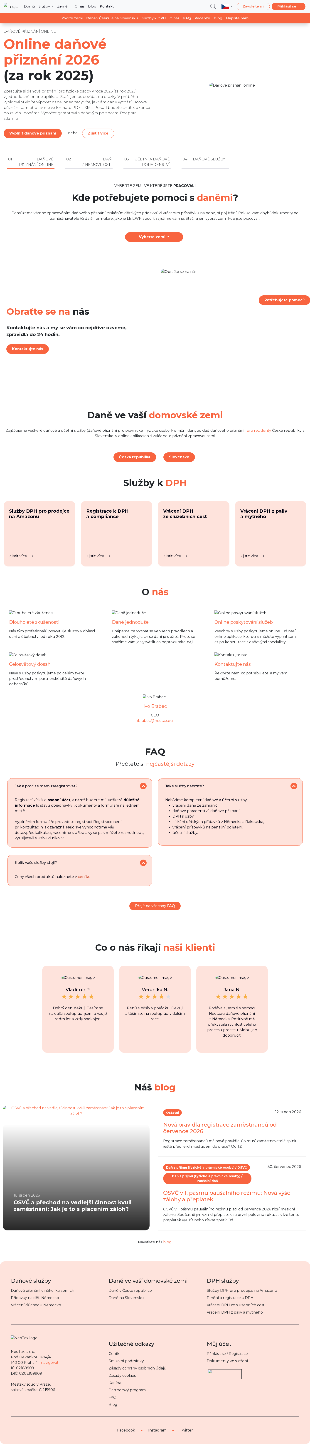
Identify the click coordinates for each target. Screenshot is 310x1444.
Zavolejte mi (253, 6)
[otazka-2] (293, 786)
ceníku (84, 877)
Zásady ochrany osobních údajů (137, 1368)
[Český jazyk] (227, 6)
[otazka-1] (143, 786)
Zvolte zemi (72, 18)
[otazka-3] (143, 863)
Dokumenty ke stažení (227, 1361)
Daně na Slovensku (126, 1298)
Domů (29, 6)
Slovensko (179, 457)
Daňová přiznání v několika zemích (42, 1290)
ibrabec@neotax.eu (155, 720)
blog (167, 1242)
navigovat (50, 1362)
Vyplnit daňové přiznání (32, 133)
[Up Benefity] (225, 1372)
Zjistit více (98, 133)
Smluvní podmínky (126, 1361)
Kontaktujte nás (27, 349)
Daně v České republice (130, 1290)
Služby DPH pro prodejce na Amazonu (242, 1290)
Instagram (157, 1430)
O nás (79, 6)
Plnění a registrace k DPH (230, 1298)
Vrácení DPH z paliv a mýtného (235, 1312)
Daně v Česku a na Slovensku (112, 18)
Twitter (186, 1430)
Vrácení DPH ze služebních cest (236, 1305)
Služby (45, 6)
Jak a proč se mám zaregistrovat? (46, 786)
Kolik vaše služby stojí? (36, 862)
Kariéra (115, 1383)
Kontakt (107, 6)
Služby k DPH (154, 18)
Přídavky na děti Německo (35, 1298)
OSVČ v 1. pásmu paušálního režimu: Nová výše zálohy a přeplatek (226, 1196)
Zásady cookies (122, 1375)
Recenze (202, 18)
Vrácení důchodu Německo (36, 1305)
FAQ (187, 18)
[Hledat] (213, 6)
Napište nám (237, 18)
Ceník (114, 1354)
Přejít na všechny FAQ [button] (155, 906)
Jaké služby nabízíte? (184, 786)
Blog (92, 6)
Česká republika (134, 457)
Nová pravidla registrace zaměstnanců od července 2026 (220, 1128)
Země (62, 6)
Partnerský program (127, 1390)
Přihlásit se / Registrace (227, 1354)
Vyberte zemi (153, 237)
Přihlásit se (287, 6)
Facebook (126, 1430)
